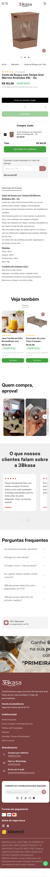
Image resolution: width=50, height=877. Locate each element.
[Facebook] (21, 798)
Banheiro (15, 64)
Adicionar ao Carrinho (25, 149)
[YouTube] (30, 798)
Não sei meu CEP (10, 175)
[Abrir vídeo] (13, 417)
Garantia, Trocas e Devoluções (15, 736)
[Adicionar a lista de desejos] (44, 50)
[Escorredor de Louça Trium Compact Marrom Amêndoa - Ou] (37, 322)
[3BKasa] (25, 4)
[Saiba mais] (25, 654)
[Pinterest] (34, 798)
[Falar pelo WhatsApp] (45, 863)
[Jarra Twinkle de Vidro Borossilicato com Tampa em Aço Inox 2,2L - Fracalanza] (13, 322)
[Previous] (21, 367)
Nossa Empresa (9, 719)
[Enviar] (44, 792)
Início (4, 64)
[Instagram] (17, 798)
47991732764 (14, 756)
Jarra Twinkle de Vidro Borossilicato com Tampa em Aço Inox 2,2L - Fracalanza (12, 340)
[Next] (28, 367)
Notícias (5, 732)
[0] (45, 3)
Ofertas (25, 305)
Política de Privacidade (12, 728)
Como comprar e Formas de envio (17, 723)
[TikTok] (25, 798)
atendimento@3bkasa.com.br (21, 772)
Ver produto (13, 360)
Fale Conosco (8, 740)
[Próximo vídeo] (44, 416)
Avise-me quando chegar (25, 100)
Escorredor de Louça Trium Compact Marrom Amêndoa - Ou (36, 340)
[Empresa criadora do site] (13, 832)
